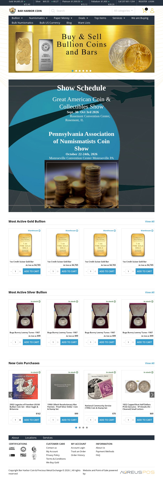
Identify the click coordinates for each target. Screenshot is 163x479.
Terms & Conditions (56, 458)
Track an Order (78, 451)
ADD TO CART (31, 271)
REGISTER (143, 1)
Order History (78, 455)
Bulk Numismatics (22, 22)
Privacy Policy (53, 455)
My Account (52, 451)
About (15, 437)
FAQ (98, 455)
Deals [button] (82, 18)
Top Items (100, 18)
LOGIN (151, 1)
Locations (31, 437)
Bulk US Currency (50, 22)
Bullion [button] (16, 18)
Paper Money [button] (61, 18)
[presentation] (11, 395)
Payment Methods (105, 451)
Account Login (78, 447)
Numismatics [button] (37, 18)
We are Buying (139, 18)
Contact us (51, 447)
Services (48, 437)
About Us (100, 447)
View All (149, 221)
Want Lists (84, 22)
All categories (122, 10)
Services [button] (117, 18)
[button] (72, 71)
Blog (69, 22)
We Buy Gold (52, 462)
